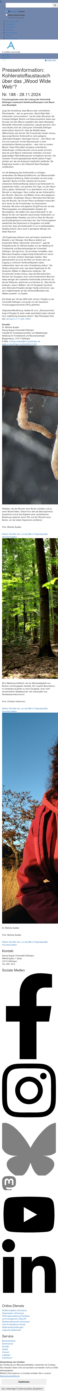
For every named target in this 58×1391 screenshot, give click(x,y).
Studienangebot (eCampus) (14, 1310)
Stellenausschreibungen (13, 1327)
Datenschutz (7, 1343)
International (11, 38)
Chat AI (5, 1324)
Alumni (9, 35)
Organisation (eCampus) (13, 1313)
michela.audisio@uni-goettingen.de (24, 341)
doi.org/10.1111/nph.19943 (18, 318)
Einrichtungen (12, 32)
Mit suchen (16, 11)
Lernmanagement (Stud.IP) (14, 1318)
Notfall (5, 1349)
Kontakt (5, 1346)
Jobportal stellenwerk (11, 1330)
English (51, 60)
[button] (5, 54)
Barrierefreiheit (8, 1340)
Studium (9, 29)
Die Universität (12, 21)
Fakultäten (10, 24)
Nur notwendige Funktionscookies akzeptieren (22, 1388)
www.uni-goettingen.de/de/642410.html (19, 344)
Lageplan (6, 1354)
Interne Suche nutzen (16, 15)
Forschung (10, 26)
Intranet (5, 1352)
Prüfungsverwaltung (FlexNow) (16, 1315)
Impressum (7, 1357)
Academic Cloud (17, 1324)
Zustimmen (23, 1381)
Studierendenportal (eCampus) (16, 1321)
